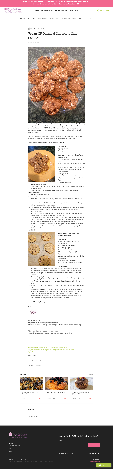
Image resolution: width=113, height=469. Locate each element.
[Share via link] (40, 361)
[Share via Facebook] (29, 361)
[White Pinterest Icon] (99, 453)
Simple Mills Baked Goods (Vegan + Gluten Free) (80, 393)
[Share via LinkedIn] (36, 361)
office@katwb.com (95, 461)
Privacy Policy (69, 453)
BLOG (10, 451)
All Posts (22, 18)
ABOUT (11, 443)
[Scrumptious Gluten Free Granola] (31, 383)
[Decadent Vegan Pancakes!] (56, 383)
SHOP (10, 448)
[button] (107, 10)
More (80, 18)
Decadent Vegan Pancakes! (56, 392)
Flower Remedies (42, 18)
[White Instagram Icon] (90, 453)
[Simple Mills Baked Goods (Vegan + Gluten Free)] (81, 383)
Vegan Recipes (31, 18)
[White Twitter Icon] (96, 453)
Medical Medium (54, 18)
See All (91, 374)
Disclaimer (61, 453)
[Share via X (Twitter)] (32, 361)
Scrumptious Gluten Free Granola (30, 393)
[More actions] (84, 29)
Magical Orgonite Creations (69, 18)
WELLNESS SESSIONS (14, 446)
